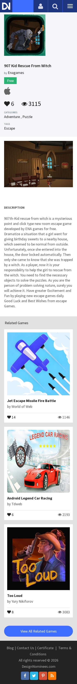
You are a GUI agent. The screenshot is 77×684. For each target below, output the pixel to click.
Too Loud (14, 595)
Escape (9, 128)
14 (13, 417)
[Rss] (52, 676)
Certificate (45, 647)
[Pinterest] (43, 676)
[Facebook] (25, 676)
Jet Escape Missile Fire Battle (31, 400)
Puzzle (27, 116)
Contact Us (25, 647)
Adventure (12, 116)
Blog (10, 647)
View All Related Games (39, 631)
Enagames (16, 72)
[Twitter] (34, 676)
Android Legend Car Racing (29, 498)
